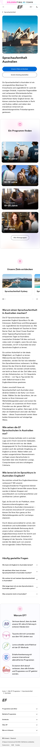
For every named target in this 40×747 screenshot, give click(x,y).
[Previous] (33, 299)
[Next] (36, 299)
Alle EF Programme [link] (14, 691)
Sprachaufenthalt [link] (27, 691)
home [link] (4, 691)
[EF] (20, 7)
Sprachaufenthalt (10, 12)
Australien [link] (8, 693)
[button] (3, 7)
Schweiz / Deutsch (10, 738)
